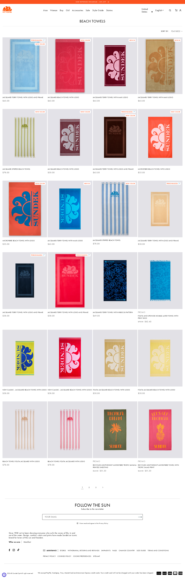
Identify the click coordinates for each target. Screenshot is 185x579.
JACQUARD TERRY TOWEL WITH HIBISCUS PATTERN (113, 312)
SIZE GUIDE (141, 550)
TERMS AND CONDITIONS (158, 550)
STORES (63, 550)
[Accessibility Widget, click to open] (4, 575)
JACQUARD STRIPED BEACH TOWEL (16, 169)
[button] (45, 10)
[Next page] (102, 487)
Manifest (27, 542)
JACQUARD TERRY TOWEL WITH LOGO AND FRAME (23, 97)
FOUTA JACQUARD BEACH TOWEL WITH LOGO (111, 390)
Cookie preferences (82, 556)
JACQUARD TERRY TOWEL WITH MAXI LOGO (110, 97)
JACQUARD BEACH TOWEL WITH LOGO (63, 97)
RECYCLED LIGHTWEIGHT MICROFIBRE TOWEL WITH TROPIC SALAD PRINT (158, 466)
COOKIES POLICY (64, 556)
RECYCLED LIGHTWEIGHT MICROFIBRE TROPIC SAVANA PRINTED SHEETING (115, 466)
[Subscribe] (140, 517)
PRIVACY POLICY (49, 556)
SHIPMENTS (105, 550)
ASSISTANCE (51, 550)
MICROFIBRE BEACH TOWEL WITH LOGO (154, 169)
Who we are (14, 542)
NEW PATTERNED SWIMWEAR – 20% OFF (91, 2)
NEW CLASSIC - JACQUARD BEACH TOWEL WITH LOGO (25, 390)
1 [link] (82, 487)
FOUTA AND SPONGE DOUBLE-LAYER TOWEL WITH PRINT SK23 (158, 317)
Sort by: (165, 31)
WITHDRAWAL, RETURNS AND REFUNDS (83, 550)
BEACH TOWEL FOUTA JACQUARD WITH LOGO (21, 461)
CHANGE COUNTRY (127, 550)
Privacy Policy (103, 523)
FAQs (114, 550)
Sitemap (96, 556)
